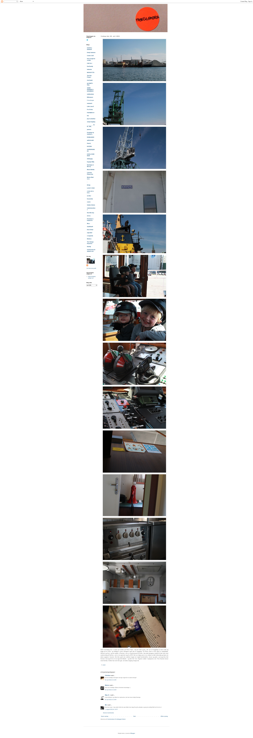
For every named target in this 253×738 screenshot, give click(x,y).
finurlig (89, 246)
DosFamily (90, 66)
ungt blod (89, 232)
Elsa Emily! (90, 229)
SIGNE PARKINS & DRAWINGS (90, 89)
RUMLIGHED (90, 137)
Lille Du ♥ (89, 63)
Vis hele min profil (91, 268)
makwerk (89, 103)
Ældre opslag (164, 716)
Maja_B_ (107, 695)
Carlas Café (90, 55)
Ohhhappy (90, 159)
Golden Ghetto (91, 205)
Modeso (89, 239)
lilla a (88, 223)
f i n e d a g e (90, 100)
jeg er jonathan (91, 118)
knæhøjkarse (90, 112)
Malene (107, 685)
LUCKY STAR (91, 188)
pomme (89, 129)
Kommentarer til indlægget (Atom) (116, 719)
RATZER (89, 146)
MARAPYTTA (90, 72)
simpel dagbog (91, 122)
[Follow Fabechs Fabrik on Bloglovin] (87, 40)
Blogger (133, 733)
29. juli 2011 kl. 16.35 (110, 680)
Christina (107, 675)
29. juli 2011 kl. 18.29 (110, 690)
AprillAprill (90, 226)
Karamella (90, 199)
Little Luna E (90, 106)
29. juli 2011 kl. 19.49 (110, 699)
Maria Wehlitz (90, 169)
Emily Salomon (91, 52)
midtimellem (90, 94)
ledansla (89, 69)
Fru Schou (90, 109)
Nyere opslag (104, 716)
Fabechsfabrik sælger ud (92, 277)
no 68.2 (89, 196)
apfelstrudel (90, 140)
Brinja (88, 185)
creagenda (90, 236)
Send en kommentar (108, 713)
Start (134, 716)
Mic (106, 705)
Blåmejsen (90, 97)
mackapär (90, 80)
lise (88, 115)
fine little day (90, 212)
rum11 (89, 202)
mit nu (88, 216)
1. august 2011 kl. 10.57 (111, 709)
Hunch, (89, 143)
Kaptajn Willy (90, 162)
